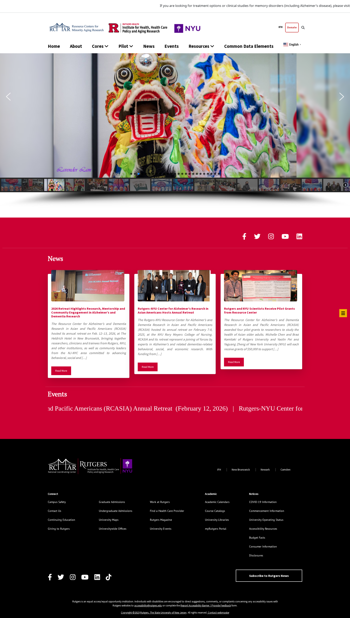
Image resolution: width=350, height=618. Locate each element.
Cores (98, 46)
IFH (281, 27)
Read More (61, 371)
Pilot (123, 46)
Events (171, 46)
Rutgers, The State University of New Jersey (163, 612)
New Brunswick (241, 469)
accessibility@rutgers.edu (148, 605)
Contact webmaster (218, 612)
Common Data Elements (248, 46)
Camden (285, 469)
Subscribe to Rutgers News (269, 576)
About (76, 46)
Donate (292, 27)
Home (54, 46)
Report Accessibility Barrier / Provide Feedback (205, 605)
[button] (8, 96)
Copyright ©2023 (130, 612)
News (149, 46)
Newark (265, 469)
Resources (199, 46)
